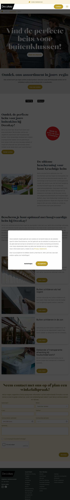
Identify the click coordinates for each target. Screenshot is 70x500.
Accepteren (42, 263)
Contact (58, 6)
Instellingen (28, 263)
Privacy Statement (40, 249)
